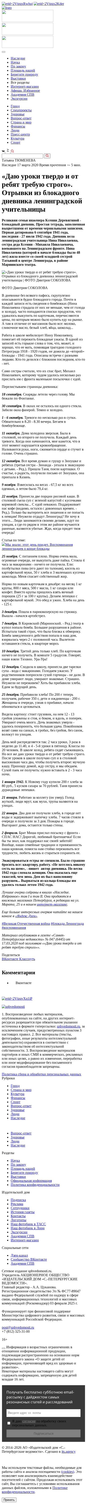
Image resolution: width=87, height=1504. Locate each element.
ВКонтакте (10, 959)
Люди (15, 130)
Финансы (18, 126)
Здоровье (18, 114)
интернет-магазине (52, 904)
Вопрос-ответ (21, 118)
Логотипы (18, 1220)
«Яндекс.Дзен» (26, 916)
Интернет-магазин (25, 86)
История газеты (23, 1212)
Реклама (17, 1204)
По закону (18, 66)
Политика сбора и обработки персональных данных (41, 1074)
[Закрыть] (3, 1348)
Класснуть (27, 959)
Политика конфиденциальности (35, 1185)
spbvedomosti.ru (68, 1026)
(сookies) (67, 1472)
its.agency (69, 1451)
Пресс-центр (20, 134)
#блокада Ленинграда (67, 923)
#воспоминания (14, 928)
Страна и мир (21, 122)
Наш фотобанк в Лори (28, 1228)
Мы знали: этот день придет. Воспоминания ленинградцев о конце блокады (37, 547)
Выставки (18, 78)
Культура (17, 138)
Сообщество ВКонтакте (29, 1259)
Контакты (18, 1216)
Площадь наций (23, 70)
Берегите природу (24, 74)
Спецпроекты (21, 110)
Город (15, 106)
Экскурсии (19, 98)
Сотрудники (20, 1208)
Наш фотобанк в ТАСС (28, 1224)
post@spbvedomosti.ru (18, 1327)
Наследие (18, 58)
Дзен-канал (19, 1255)
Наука (15, 62)
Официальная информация (31, 1181)
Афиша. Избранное (25, 90)
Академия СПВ (22, 94)
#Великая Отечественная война (26, 923)
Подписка (18, 1200)
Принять (9, 1500)
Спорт (15, 142)
